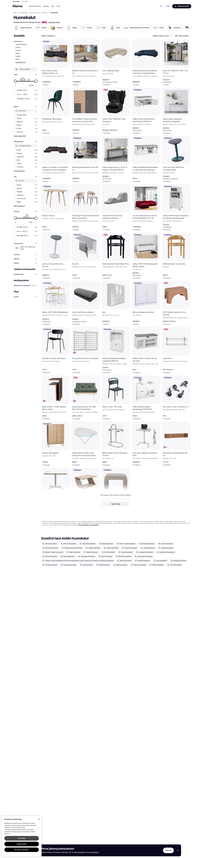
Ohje (58, 6)
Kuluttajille (16, 1)
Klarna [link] (16, 13)
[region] (22, 836)
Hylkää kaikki (21, 844)
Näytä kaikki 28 (19, 206)
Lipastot (18, 50)
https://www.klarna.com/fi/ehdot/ (88, 525)
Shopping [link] (23, 13)
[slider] (15, 81)
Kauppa (46, 6)
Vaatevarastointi (21, 44)
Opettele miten (54, 22)
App (52, 6)
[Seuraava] (187, 28)
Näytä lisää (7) (21, 62)
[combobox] (162, 36)
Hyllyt (18, 59)
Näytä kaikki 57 (19, 171)
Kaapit (18, 53)
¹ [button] (110, 82)
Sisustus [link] (45, 13)
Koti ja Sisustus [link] (34, 13)
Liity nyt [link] (168, 850)
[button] (167, 6)
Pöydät (18, 56)
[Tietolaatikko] (55, 36)
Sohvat (18, 47)
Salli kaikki (22, 838)
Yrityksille (24, 1)
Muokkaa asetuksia (22, 850)
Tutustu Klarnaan (35, 6)
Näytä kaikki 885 (20, 136)
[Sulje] (39, 819)
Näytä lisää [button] (115, 504)
